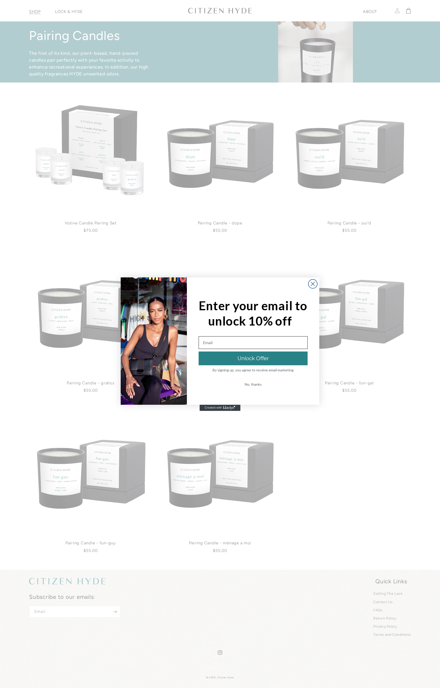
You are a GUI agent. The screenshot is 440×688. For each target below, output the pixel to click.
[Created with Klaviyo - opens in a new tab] (220, 408)
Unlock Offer (253, 358)
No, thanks (253, 384)
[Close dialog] (312, 283)
